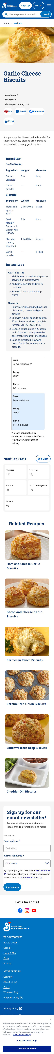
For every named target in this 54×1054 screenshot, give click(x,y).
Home (6, 23)
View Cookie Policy (22, 1034)
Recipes (18, 23)
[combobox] (23, 14)
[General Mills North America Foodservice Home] (9, 5)
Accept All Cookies (27, 1048)
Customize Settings (27, 1040)
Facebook (38, 111)
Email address (11, 841)
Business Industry (13, 855)
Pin (10, 111)
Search (45, 14)
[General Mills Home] (16, 927)
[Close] (50, 1019)
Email (22, 112)
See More (43, 458)
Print (11, 121)
